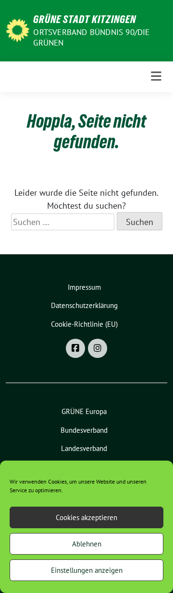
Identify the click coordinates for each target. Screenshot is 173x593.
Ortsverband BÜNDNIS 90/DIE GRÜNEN (91, 37)
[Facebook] (75, 348)
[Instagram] (97, 348)
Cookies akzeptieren (86, 517)
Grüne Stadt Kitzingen (84, 19)
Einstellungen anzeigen (87, 570)
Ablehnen (86, 543)
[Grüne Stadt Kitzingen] (17, 29)
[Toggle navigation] (156, 76)
